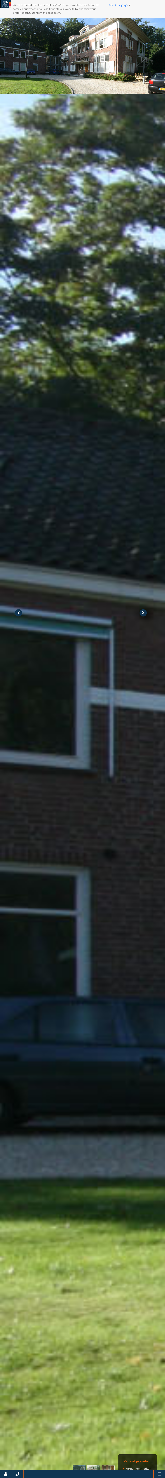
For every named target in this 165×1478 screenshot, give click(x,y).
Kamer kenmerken (138, 1468)
